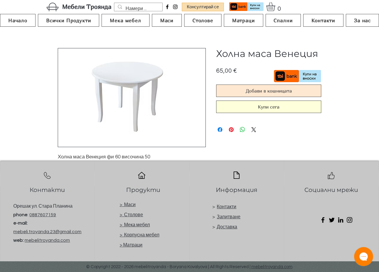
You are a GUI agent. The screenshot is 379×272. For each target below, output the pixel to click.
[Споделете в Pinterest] (231, 129)
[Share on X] (253, 129)
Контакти (226, 206)
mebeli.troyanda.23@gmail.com (47, 231)
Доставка (227, 227)
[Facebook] (167, 7)
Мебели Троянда (86, 6)
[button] (276, 6)
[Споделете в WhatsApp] (242, 129)
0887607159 (42, 214)
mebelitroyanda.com (47, 240)
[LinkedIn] (340, 220)
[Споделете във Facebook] (220, 129)
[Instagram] (175, 7)
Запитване (228, 216)
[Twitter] (331, 220)
